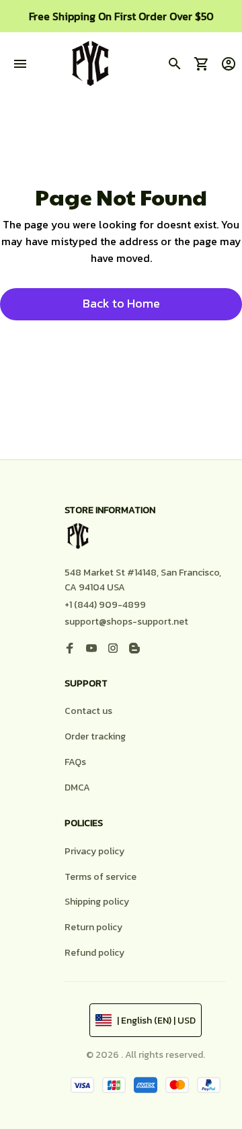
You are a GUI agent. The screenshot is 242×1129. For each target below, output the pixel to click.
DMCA (77, 787)
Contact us (88, 711)
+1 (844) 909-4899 (105, 605)
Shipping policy (97, 902)
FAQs (75, 762)
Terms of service (100, 877)
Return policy (93, 927)
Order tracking (95, 736)
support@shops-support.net (126, 622)
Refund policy (94, 953)
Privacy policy (94, 851)
